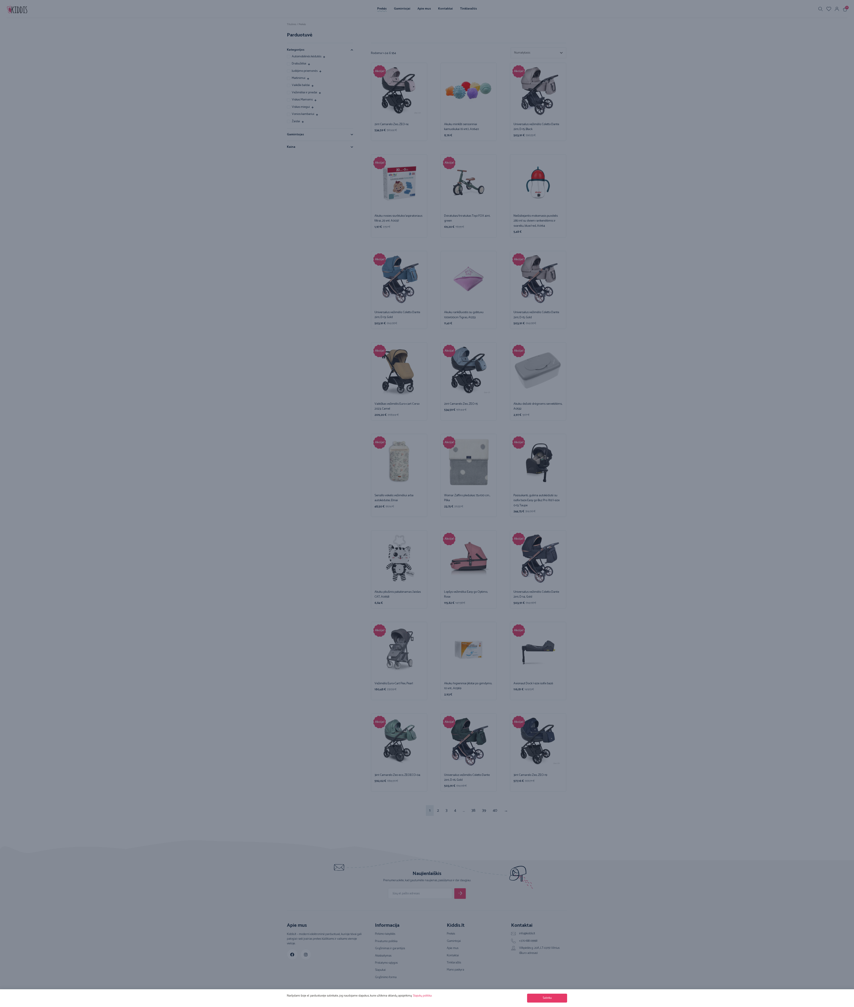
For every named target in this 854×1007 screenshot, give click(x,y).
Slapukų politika (422, 995)
